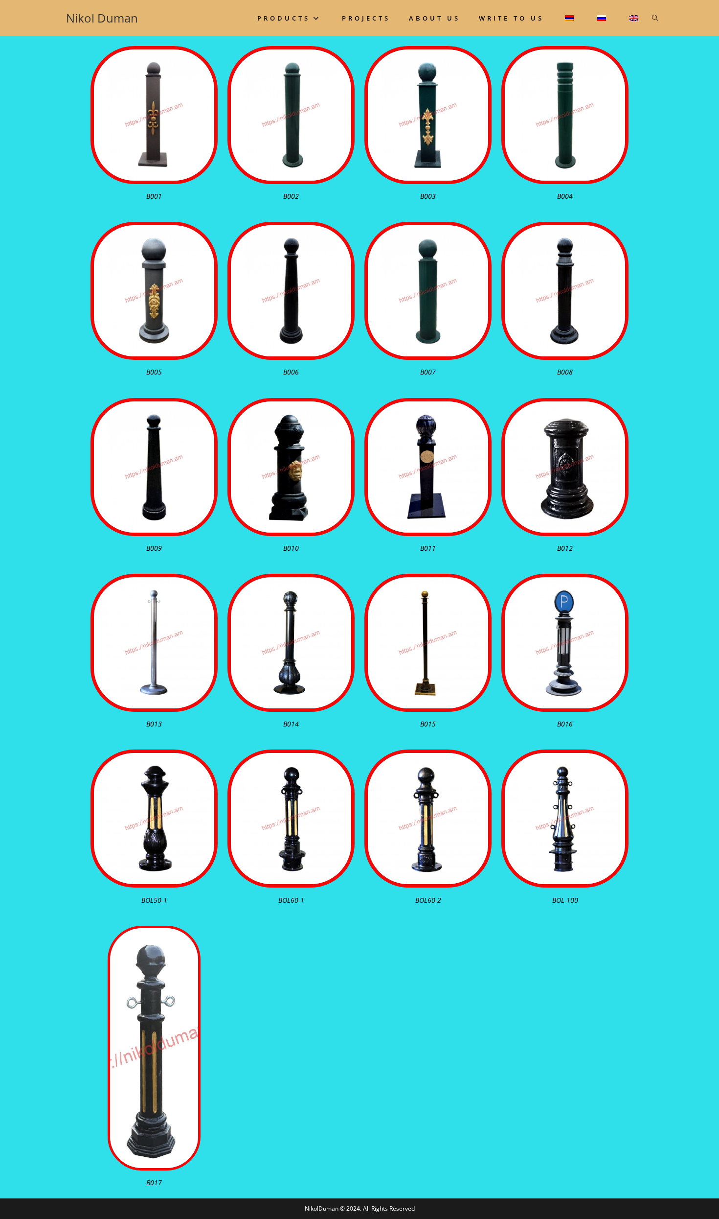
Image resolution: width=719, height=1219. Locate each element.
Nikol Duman (102, 18)
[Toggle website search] (655, 18)
